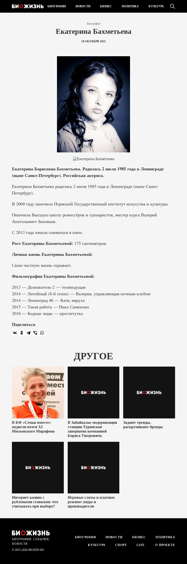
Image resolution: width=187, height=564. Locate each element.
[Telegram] (28, 333)
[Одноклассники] (22, 333)
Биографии (56, 6)
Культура (156, 6)
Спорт (121, 545)
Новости (82, 6)
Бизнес (106, 6)
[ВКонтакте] (15, 333)
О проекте (164, 545)
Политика (130, 6)
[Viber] (35, 333)
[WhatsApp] (42, 333)
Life (141, 545)
